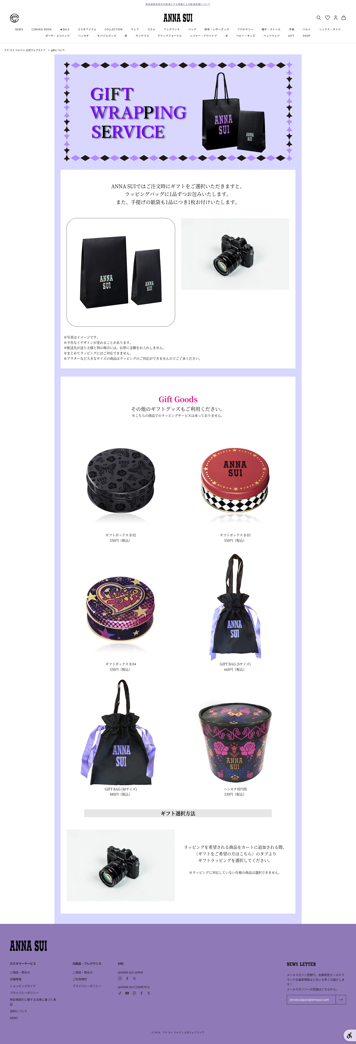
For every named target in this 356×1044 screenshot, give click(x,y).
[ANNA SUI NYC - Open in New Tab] (14, 18)
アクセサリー (245, 29)
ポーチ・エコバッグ (58, 35)
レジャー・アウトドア (203, 35)
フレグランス (172, 29)
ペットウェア (271, 35)
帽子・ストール (271, 29)
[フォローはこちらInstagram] (120, 978)
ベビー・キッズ (245, 35)
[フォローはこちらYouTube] (127, 993)
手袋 (291, 29)
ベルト (307, 29)
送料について (18, 1011)
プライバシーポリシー (24, 993)
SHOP (306, 35)
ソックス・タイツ (330, 29)
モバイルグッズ (106, 35)
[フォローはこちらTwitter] (134, 978)
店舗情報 (15, 979)
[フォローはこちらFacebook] (127, 978)
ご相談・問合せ (20, 972)
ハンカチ (83, 35)
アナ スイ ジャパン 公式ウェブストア (25, 50)
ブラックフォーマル (169, 35)
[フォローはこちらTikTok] (120, 993)
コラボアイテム (87, 29)
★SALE (64, 29)
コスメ (151, 29)
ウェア (135, 29)
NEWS (19, 29)
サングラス (142, 35)
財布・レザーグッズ (217, 29)
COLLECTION (114, 29)
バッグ (192, 29)
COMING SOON (42, 29)
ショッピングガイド (23, 986)
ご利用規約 (80, 979)
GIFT (291, 35)
